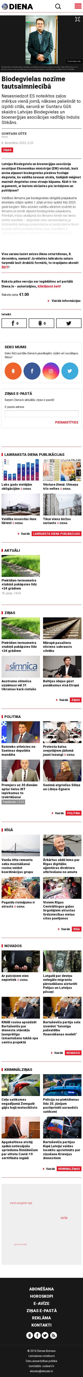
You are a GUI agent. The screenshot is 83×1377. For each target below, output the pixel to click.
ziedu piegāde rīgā (21, 1203)
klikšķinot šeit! (49, 286)
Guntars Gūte (14, 133)
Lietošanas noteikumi (42, 1356)
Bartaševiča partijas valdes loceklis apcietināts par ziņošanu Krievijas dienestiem (61, 1150)
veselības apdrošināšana (35, 1229)
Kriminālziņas (18, 1069)
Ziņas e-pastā (41, 1310)
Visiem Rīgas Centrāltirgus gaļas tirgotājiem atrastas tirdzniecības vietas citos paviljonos (59, 910)
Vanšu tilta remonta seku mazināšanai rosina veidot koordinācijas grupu (17, 866)
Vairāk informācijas (66, 301)
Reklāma (41, 1318)
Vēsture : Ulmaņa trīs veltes (60, 487)
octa (64, 1218)
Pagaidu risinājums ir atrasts (18, 904)
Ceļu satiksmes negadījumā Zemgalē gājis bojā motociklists (19, 1103)
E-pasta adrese (14, 407)
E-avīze (41, 1303)
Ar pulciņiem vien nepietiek (15, 978)
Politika (12, 716)
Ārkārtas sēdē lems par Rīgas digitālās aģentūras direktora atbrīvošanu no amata (61, 866)
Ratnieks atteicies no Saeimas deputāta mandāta (18, 751)
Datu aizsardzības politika (41, 1361)
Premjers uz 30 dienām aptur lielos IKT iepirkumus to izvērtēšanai (19, 791)
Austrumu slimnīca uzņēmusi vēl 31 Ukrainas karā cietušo (19, 685)
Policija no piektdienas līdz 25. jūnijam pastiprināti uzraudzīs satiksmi (61, 1106)
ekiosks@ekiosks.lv (41, 1371)
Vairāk (25, 534)
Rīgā (8, 830)
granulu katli (20, 1244)
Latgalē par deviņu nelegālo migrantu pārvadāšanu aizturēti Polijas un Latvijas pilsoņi (60, 984)
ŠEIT (5, 267)
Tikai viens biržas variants (57, 521)
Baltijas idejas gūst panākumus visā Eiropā (61, 683)
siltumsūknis (56, 1249)
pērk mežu (39, 1206)
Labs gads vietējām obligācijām (17, 487)
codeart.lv (48, 1366)
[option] (41, 43)
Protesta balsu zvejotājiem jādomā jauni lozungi (59, 751)
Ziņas (7, 150)
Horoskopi (41, 1296)
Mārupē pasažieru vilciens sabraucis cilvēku (57, 647)
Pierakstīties (66, 422)
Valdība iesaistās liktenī (19, 521)
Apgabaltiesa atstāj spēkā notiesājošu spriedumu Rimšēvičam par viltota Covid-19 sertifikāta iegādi (20, 1150)
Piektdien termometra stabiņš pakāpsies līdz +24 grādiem (19, 584)
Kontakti (41, 1325)
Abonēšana (41, 1289)
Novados (13, 946)
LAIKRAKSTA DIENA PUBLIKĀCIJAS (34, 454)
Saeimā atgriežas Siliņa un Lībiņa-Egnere (61, 787)
